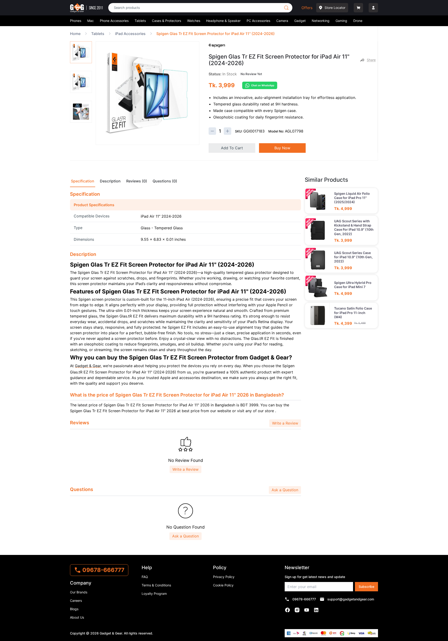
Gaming (341, 21)
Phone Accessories (114, 21)
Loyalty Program (154, 594)
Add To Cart (232, 148)
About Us (77, 617)
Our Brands (78, 592)
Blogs (74, 609)
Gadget (300, 21)
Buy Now (282, 148)
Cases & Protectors (166, 21)
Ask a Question (285, 490)
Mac (90, 21)
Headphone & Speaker (223, 21)
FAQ (145, 577)
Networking (320, 21)
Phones (75, 21)
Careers (76, 601)
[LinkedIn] (316, 610)
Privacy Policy (223, 577)
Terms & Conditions (156, 585)
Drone (357, 21)
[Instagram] (297, 610)
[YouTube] (307, 610)
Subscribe (366, 587)
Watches (193, 21)
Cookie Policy (223, 585)
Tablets (140, 21)
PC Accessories (258, 21)
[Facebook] (287, 610)
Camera (282, 21)
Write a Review (285, 423)
